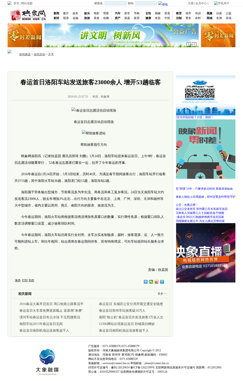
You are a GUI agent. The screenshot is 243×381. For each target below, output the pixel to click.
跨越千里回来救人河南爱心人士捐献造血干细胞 (194, 213)
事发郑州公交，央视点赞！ (181, 205)
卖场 (228, 18)
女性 (148, 13)
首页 (16, 3)
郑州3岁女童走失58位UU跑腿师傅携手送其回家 (194, 217)
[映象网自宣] (199, 121)
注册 (191, 3)
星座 (167, 13)
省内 (51, 65)
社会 (108, 65)
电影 (96, 13)
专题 (154, 65)
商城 (209, 18)
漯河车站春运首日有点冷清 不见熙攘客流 (49, 317)
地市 (188, 13)
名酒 (219, 18)
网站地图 (27, 3)
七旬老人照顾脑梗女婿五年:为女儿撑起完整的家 (194, 221)
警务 (188, 18)
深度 (120, 65)
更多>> (162, 293)
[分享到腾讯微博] (162, 282)
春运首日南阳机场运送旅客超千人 (44, 330)
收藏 (106, 18)
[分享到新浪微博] (157, 282)
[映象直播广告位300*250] (199, 224)
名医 (158, 18)
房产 (118, 18)
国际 (74, 65)
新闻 (56, 13)
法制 (179, 18)
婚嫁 (158, 13)
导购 (137, 13)
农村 (198, 18)
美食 (96, 18)
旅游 (87, 18)
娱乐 (87, 13)
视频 (209, 13)
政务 (75, 13)
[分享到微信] (151, 282)
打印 (25, 280)
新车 (127, 13)
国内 (63, 65)
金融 (75, 18)
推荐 (40, 65)
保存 (18, 280)
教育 (179, 13)
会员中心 (201, 3)
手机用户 (223, 3)
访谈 (219, 13)
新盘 (127, 18)
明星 (106, 13)
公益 (228, 13)
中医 (167, 18)
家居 (137, 18)
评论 (143, 65)
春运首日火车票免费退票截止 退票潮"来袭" (51, 310)
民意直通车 (170, 65)
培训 (198, 13)
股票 (66, 18)
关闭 (31, 280)
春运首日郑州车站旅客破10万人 (122, 310)
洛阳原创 (39, 54)
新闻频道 (25, 54)
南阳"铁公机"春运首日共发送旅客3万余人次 (131, 317)
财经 (56, 18)
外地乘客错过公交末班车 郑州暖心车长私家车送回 (196, 209)
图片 (66, 13)
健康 (148, 18)
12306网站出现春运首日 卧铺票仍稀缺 (127, 324)
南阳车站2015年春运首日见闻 (41, 324)
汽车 (118, 13)
